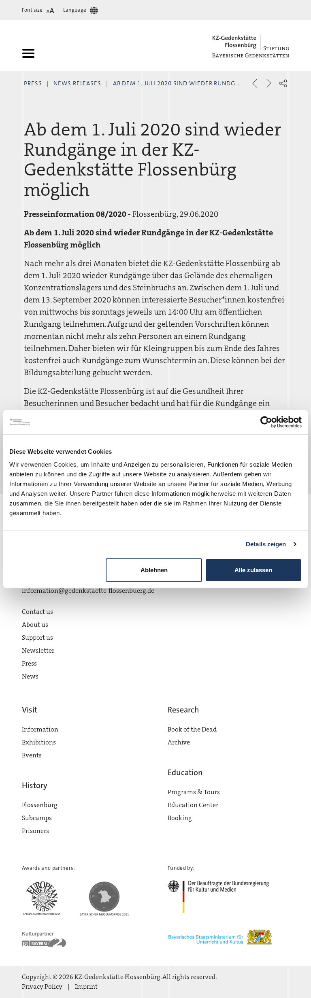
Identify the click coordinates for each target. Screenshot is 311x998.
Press (33, 83)
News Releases (77, 83)
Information (40, 729)
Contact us (37, 611)
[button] (283, 83)
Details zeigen (266, 544)
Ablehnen (154, 569)
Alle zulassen (253, 569)
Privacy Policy (42, 986)
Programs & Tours (194, 792)
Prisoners (35, 831)
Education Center (193, 805)
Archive (179, 742)
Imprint (86, 986)
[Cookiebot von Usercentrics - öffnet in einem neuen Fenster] (266, 422)
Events (32, 755)
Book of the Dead (192, 729)
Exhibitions (39, 742)
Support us (37, 637)
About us (35, 624)
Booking (180, 818)
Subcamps (37, 818)
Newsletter (38, 650)
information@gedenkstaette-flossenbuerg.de (88, 590)
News (30, 676)
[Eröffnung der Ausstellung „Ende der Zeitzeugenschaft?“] (255, 83)
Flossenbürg (40, 805)
